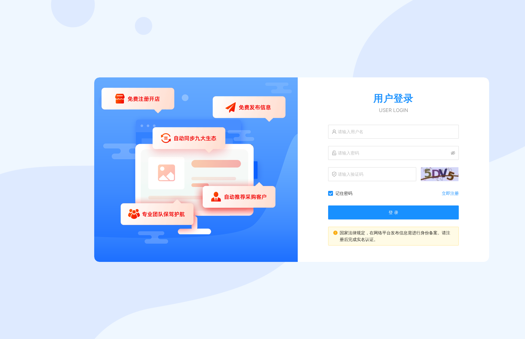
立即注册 (450, 193)
